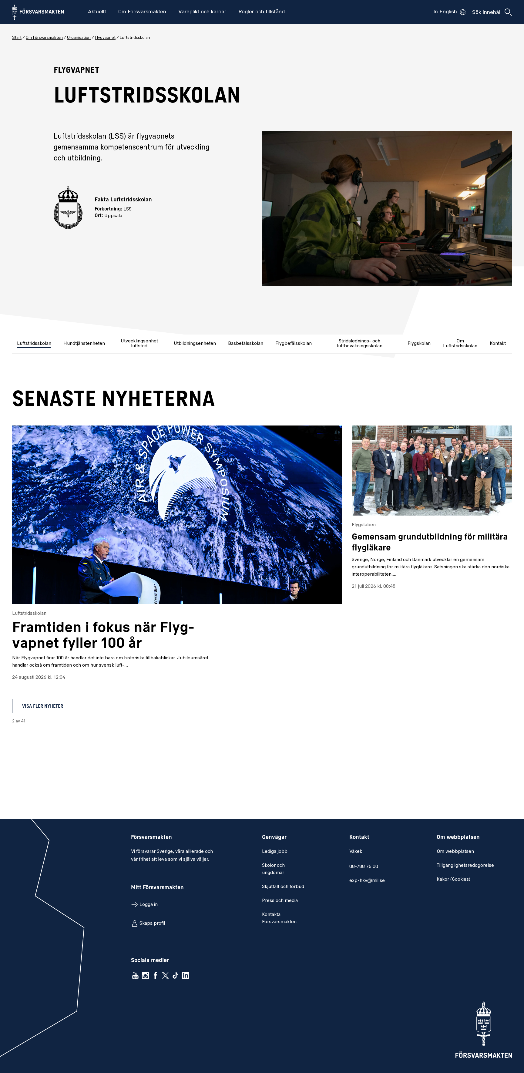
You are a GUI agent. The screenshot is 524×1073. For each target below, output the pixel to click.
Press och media (280, 900)
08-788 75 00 (363, 866)
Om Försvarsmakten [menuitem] (142, 12)
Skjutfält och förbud (283, 886)
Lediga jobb (274, 851)
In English (445, 12)
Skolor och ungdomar (273, 869)
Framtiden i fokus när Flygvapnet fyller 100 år (103, 636)
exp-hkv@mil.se (367, 880)
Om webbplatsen (455, 851)
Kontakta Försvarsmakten (279, 918)
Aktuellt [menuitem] (97, 12)
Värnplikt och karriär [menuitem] (202, 12)
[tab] (34, 344)
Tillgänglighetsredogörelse (465, 865)
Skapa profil (152, 923)
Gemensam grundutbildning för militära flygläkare (430, 543)
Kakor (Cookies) (453, 879)
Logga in (148, 904)
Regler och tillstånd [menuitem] (261, 12)
